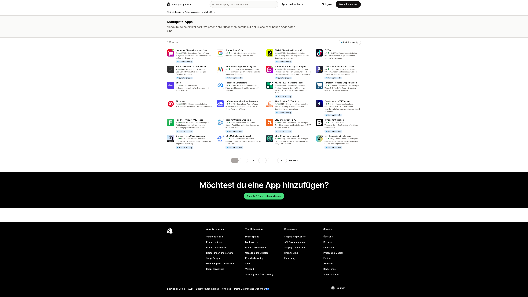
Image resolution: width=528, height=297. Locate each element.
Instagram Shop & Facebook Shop (192, 50)
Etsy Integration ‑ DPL (285, 120)
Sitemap (226, 288)
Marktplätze (251, 242)
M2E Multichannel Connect (238, 136)
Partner (327, 258)
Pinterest (180, 101)
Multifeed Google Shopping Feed (241, 66)
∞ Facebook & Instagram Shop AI (290, 66)
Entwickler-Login (176, 288)
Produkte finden (214, 242)
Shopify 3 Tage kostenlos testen (264, 196)
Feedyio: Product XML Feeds (189, 120)
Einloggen (327, 4)
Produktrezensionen (255, 247)
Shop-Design (213, 258)
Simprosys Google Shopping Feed (340, 83)
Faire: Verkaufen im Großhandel (191, 66)
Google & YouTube (235, 50)
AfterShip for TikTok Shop (287, 101)
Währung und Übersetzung (259, 274)
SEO (247, 263)
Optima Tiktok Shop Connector (191, 136)
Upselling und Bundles (256, 252)
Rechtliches (329, 269)
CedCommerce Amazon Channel (339, 66)
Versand (249, 269)
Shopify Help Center (295, 236)
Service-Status (331, 274)
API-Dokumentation (294, 242)
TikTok (327, 50)
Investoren (329, 247)
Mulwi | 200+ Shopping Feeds (289, 83)
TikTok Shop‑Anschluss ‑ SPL (289, 50)
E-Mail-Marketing (254, 258)
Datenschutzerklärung (207, 288)
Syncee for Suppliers (334, 120)
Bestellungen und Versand (219, 252)
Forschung (289, 258)
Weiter (292, 160)
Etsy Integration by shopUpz (337, 136)
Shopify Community (294, 247)
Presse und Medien (333, 252)
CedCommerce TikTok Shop (337, 101)
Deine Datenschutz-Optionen (249, 288)
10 (282, 160)
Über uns (328, 236)
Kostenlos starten (348, 4)
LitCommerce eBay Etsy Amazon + (242, 101)
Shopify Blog (291, 252)
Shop (178, 83)
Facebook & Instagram (236, 83)
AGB (190, 288)
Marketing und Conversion (220, 263)
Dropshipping (252, 236)
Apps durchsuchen (291, 4)
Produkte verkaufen (216, 247)
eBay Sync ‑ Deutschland (287, 136)
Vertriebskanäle (214, 236)
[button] (189, 56)
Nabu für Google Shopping (238, 120)
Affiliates (328, 263)
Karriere (327, 242)
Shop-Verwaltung (215, 269)
